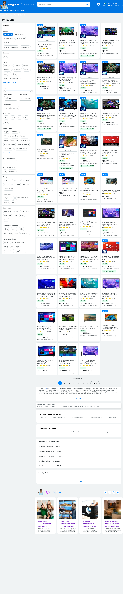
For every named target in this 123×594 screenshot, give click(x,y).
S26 (60, 406)
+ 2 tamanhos (46, 40)
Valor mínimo (8, 94)
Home (3, 15)
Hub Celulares (78, 406)
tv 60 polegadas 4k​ (96, 417)
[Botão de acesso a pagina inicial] (9, 4)
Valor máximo (23, 94)
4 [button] (73, 383)
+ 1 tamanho (111, 77)
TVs (15, 15)
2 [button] (64, 383)
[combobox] (63, 4)
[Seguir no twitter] (105, 492)
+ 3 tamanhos (68, 150)
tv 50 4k (43, 417)
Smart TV (49, 432)
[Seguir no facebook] (109, 492)
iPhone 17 (48, 406)
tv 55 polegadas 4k (59, 417)
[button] (87, 4)
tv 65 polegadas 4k (78, 417)
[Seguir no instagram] (114, 492)
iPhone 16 (55, 406)
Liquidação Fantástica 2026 (76, 432)
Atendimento (19, 10)
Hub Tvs (96, 406)
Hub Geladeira (88, 406)
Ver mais (79, 398)
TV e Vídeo (9, 15)
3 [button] (69, 383)
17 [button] (88, 383)
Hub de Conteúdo (68, 406)
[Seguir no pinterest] (118, 492)
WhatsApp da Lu (107, 432)
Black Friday (40, 406)
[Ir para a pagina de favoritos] (98, 4)
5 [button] (78, 383)
